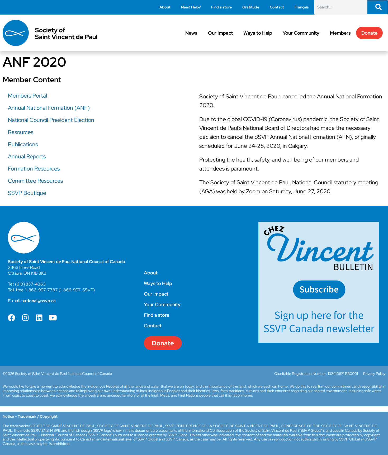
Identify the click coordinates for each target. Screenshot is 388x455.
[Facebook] (11, 317)
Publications (23, 144)
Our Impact (220, 33)
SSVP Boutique (27, 192)
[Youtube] (52, 317)
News (191, 33)
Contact (277, 7)
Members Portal (27, 95)
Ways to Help (257, 33)
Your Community (301, 33)
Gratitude (250, 7)
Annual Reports (27, 156)
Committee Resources (35, 180)
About (165, 7)
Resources (20, 132)
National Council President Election (51, 119)
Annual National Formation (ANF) (49, 107)
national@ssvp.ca (38, 301)
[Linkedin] (39, 317)
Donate (369, 33)
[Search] (377, 7)
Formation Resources (34, 168)
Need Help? (191, 7)
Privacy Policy (374, 373)
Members (340, 33)
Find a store (221, 7)
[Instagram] (25, 317)
